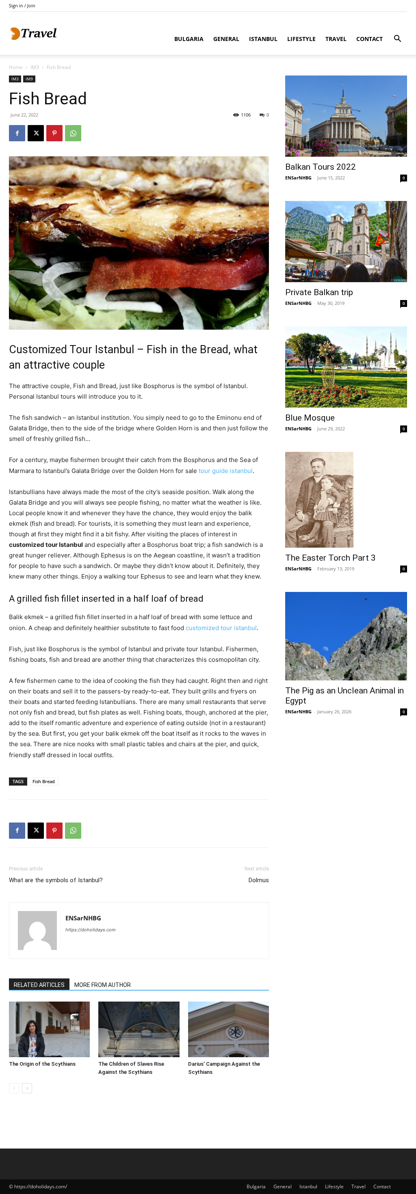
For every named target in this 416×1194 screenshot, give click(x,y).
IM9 (29, 79)
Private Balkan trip (319, 292)
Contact (369, 39)
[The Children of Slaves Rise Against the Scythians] (138, 1029)
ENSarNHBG (83, 918)
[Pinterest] (54, 133)
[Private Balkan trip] (346, 241)
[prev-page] (14, 1088)
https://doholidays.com (90, 930)
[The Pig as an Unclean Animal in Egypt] (346, 636)
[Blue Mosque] (346, 367)
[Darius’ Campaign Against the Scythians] (228, 1029)
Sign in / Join (22, 5)
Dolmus (259, 880)
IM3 (34, 67)
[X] (36, 133)
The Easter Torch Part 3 (330, 558)
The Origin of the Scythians (42, 1064)
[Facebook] (17, 133)
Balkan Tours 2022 (320, 167)
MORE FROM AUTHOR (102, 985)
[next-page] (27, 1088)
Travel (336, 39)
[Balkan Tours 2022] (346, 116)
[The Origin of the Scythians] (49, 1029)
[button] (397, 39)
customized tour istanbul (221, 628)
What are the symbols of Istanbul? (56, 880)
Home (16, 67)
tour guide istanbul (226, 471)
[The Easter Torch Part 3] (346, 500)
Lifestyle (301, 39)
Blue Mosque (310, 418)
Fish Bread (43, 781)
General (226, 39)
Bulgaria (189, 39)
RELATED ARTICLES (39, 985)
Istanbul (263, 39)
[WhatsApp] (73, 133)
